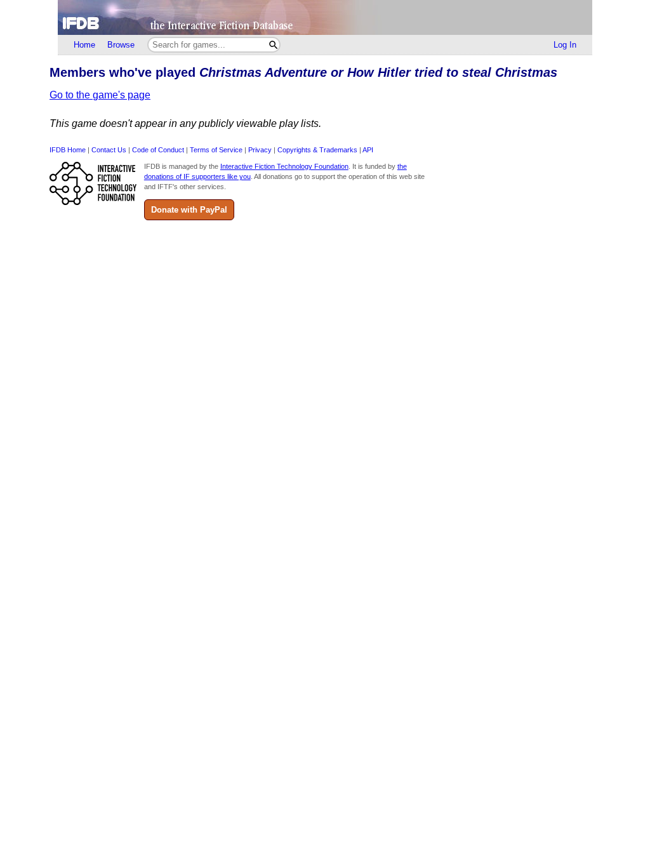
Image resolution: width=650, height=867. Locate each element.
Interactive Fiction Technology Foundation (284, 166)
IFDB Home (68, 150)
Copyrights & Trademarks (317, 150)
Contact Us (108, 150)
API (367, 150)
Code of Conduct (158, 150)
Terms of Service (216, 150)
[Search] (273, 44)
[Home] (325, 17)
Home (84, 45)
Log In (565, 45)
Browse (121, 45)
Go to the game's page (100, 94)
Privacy (260, 150)
